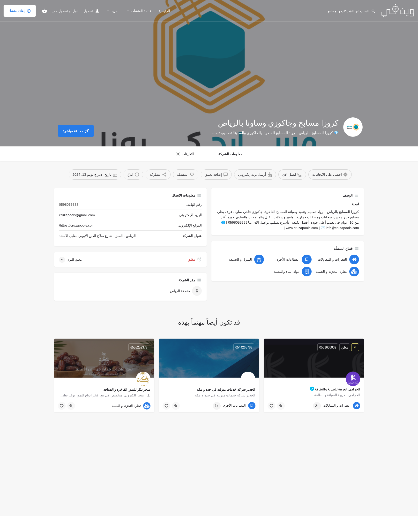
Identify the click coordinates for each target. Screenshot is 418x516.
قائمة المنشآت (141, 11)
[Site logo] (397, 10)
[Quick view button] (281, 406)
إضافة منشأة (16, 11)
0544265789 (243, 347)
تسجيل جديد (59, 11)
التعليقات (185, 154)
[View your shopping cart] (44, 11)
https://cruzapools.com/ (77, 225)
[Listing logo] (353, 127)
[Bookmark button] (271, 406)
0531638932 (327, 347)
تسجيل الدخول (83, 11)
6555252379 (138, 347)
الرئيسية (164, 11)
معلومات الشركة (230, 154)
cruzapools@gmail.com (77, 215)
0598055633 (68, 204)
